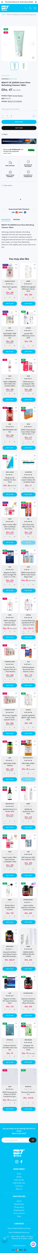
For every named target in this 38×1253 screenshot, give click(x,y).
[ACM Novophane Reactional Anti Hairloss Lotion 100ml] (28, 651)
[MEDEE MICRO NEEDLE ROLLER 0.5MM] (28, 936)
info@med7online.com (21, 1232)
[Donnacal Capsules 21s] (28, 1076)
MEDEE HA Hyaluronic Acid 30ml (28, 811)
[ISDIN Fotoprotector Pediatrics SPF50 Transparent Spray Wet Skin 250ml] (10, 1076)
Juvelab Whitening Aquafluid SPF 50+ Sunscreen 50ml (28, 623)
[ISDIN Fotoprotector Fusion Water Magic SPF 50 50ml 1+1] (28, 414)
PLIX (28, 518)
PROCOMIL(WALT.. (28, 757)
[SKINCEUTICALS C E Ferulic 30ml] (10, 793)
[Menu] (35, 8)
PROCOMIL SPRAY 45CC (28, 764)
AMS (10, 328)
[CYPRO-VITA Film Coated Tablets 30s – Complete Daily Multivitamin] (28, 462)
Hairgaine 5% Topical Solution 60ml (28, 1047)
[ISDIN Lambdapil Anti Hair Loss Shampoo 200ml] (10, 605)
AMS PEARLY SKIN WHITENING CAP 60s (9, 336)
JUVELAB (28, 328)
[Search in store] (30, 8)
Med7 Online (21, 1246)
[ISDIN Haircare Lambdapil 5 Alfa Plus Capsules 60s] (28, 366)
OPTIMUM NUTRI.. (28, 899)
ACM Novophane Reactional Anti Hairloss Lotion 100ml (28, 669)
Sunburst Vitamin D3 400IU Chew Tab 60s (10, 1047)
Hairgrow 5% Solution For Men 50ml (10, 480)
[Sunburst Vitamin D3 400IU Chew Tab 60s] (10, 1030)
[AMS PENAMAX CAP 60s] (10, 414)
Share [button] (5, 134)
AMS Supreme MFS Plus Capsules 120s (28, 858)
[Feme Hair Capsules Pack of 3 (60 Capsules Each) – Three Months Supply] (10, 699)
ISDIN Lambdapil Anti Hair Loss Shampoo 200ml (10, 623)
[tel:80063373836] (26, 8)
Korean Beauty (18, 96)
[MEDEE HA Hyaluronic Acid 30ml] (28, 793)
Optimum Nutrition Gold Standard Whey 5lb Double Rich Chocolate (28, 1001)
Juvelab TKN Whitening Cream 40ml (28, 336)
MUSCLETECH (9, 946)
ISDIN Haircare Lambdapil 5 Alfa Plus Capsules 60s (28, 384)
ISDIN (9, 376)
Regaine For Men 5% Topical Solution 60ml (10, 1001)
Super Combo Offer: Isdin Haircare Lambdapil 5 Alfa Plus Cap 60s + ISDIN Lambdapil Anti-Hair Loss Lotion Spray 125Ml (10, 859)
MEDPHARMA (28, 1039)
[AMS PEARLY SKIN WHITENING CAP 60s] (10, 318)
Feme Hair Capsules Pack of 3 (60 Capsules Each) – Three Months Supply (10, 717)
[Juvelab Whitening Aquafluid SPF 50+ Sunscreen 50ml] (28, 605)
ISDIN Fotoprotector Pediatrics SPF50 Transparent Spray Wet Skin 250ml (10, 1094)
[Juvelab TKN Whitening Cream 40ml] (28, 318)
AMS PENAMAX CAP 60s (10, 431)
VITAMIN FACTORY (10, 281)
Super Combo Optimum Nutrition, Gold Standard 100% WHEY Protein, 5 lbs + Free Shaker (28, 907)
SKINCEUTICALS (9, 803)
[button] (33, 43)
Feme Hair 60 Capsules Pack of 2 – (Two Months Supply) (9, 669)
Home (3, 14)
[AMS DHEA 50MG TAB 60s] (10, 748)
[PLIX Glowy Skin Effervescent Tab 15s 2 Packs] (28, 509)
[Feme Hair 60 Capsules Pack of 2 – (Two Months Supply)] (10, 651)
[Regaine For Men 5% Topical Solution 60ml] (10, 983)
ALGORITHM (28, 472)
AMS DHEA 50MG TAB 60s (10, 764)
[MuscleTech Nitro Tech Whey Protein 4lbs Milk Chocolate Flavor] (10, 936)
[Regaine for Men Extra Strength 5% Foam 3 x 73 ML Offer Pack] (10, 557)
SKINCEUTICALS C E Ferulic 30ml (10, 810)
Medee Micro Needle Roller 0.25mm (10, 907)
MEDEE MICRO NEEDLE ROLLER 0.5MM (28, 954)
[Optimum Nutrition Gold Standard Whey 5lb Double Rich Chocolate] (28, 983)
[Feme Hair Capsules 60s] (10, 271)
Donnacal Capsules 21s (28, 1093)
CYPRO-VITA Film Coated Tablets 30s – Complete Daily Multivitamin (28, 480)
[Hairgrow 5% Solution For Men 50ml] (10, 462)
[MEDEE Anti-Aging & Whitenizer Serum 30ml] (28, 271)
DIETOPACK (10, 1039)
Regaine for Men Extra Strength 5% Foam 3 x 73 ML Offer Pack (9, 575)
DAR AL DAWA (10, 472)
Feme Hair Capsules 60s (10, 288)
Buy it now (19, 128)
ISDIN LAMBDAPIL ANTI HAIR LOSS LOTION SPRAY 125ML (9, 384)
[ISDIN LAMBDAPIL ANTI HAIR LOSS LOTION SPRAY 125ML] (10, 366)
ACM (28, 661)
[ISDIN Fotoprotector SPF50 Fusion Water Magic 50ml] (28, 557)
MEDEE (28, 281)
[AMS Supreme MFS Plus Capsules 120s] (28, 841)
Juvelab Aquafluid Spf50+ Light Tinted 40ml (28, 717)
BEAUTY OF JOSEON (15, 101)
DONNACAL (28, 1086)
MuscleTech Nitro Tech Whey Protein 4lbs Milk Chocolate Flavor (10, 954)
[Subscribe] (32, 1140)
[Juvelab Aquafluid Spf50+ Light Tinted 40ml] (28, 699)
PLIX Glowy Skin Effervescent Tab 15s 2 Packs (28, 526)
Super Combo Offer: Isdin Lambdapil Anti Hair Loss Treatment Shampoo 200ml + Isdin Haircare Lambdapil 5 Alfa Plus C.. (10, 526)
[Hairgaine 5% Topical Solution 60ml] (28, 1030)
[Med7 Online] (5, 8)
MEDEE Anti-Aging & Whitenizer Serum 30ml (28, 289)
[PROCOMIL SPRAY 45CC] (28, 748)
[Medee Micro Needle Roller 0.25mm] (10, 889)
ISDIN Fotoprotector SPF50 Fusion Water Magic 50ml (28, 575)
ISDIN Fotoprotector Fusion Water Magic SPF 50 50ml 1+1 (28, 432)
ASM (10, 566)
